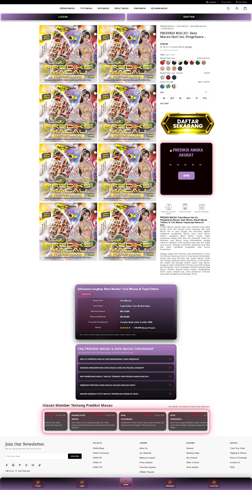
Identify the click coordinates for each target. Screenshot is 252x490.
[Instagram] (14, 465)
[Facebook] (7, 465)
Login (82, 486)
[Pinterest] (21, 465)
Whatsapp (170, 486)
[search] (217, 8)
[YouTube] (34, 465)
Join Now (188, 47)
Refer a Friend (192, 462)
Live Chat (214, 486)
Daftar (125, 484)
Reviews (190, 448)
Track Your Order (237, 448)
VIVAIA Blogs (98, 448)
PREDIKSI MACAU (167, 26)
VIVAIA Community (101, 453)
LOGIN (63, 16)
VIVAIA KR (97, 458)
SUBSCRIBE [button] (75, 456)
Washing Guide (192, 453)
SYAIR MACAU (168, 29)
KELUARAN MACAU (198, 26)
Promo (38, 486)
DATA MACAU (182, 26)
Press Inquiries (146, 462)
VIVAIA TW (97, 467)
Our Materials (145, 453)
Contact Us (235, 462)
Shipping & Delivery (238, 453)
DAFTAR (189, 16)
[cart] (245, 8)
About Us (144, 448)
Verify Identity (192, 467)
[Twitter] (27, 465)
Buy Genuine (191, 458)
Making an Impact (147, 458)
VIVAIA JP (97, 462)
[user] (236, 8)
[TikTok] (40, 465)
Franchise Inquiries (148, 467)
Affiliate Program (147, 472)
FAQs (232, 467)
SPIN (186, 175)
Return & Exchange (238, 458)
